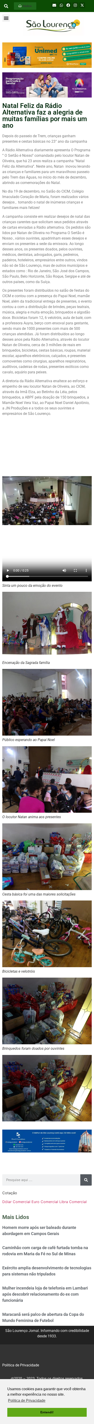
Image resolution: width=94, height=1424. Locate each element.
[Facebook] (68, 5)
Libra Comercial (73, 1201)
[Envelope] (54, 5)
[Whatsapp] (61, 5)
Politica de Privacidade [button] (26, 1400)
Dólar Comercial (16, 1201)
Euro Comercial (44, 1201)
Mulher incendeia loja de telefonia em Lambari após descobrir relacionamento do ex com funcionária (45, 1294)
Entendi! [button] (47, 1412)
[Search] (86, 1180)
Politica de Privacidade (20, 1365)
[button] (25, 6)
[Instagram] (75, 5)
